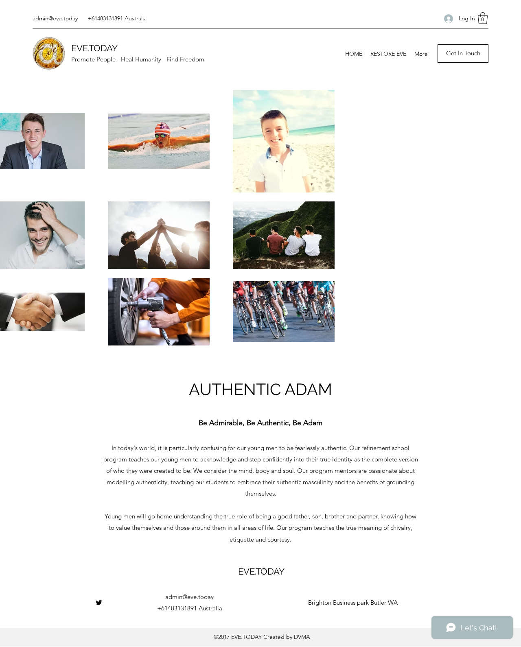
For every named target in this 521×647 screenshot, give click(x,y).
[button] (483, 18)
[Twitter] (99, 603)
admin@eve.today (55, 18)
